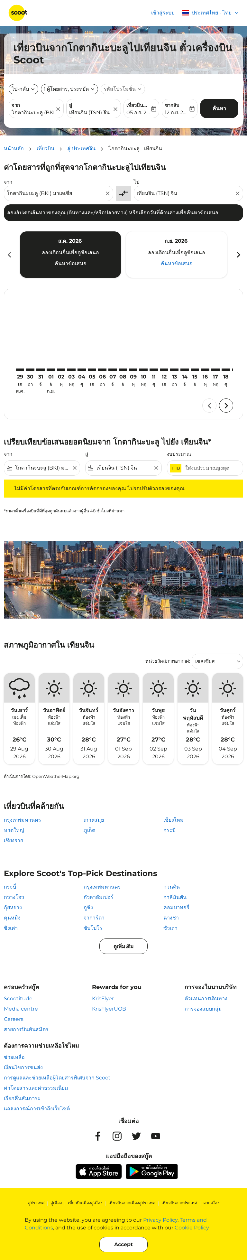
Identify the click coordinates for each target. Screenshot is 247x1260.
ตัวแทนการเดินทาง (206, 998)
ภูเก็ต (89, 830)
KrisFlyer (103, 998)
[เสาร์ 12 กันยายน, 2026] (164, 370)
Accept (123, 1244)
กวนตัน (171, 887)
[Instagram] (117, 1136)
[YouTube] (155, 1136)
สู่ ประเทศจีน (81, 148)
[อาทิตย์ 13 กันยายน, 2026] (174, 370)
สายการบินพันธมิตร (26, 1029)
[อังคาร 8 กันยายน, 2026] (123, 370)
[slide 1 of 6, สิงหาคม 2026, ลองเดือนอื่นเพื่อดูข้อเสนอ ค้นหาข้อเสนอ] (70, 254)
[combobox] (55, 193)
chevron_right (238, 254)
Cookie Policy (192, 1228)
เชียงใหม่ (173, 820)
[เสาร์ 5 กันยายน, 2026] (92, 370)
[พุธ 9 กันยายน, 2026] (133, 370)
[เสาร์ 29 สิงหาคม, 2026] (20, 370)
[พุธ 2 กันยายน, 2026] (61, 370)
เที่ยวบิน (45, 148)
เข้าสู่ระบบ (163, 13)
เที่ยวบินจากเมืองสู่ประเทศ (131, 1202)
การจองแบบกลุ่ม (203, 1009)
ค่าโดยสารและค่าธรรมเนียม (36, 1088)
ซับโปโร (93, 928)
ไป (137, 182)
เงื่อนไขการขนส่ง (23, 1067)
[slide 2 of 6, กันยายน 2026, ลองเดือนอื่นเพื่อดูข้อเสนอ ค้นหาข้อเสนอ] (176, 254)
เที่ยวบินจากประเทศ (179, 1202)
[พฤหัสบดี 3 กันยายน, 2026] (71, 370)
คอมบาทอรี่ (176, 907)
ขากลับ (172, 105)
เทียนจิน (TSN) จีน (89, 112)
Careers (13, 1019)
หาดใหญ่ (14, 830)
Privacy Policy (160, 1220)
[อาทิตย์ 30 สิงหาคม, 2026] (30, 370)
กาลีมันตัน (175, 897)
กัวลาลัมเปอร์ (99, 897)
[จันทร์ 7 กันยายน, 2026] (112, 370)
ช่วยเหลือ (14, 1057)
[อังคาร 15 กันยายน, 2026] (195, 370)
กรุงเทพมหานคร (22, 820)
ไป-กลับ (20, 89)
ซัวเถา (170, 928)
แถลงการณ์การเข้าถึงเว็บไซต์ (37, 1109)
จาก (16, 105)
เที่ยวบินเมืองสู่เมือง (85, 1202)
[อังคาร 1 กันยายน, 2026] (51, 370)
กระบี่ (169, 830)
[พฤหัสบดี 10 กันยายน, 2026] (143, 370)
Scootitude (18, 998)
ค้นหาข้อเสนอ (71, 263)
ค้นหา (219, 108)
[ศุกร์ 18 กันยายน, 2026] (226, 370)
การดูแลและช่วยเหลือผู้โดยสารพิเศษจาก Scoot (57, 1078)
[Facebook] (97, 1136)
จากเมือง (211, 1202)
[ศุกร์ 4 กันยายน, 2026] (82, 370)
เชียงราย (13, 840)
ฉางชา (171, 918)
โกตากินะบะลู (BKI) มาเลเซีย (33, 112)
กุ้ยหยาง (13, 907)
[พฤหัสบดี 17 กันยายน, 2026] (215, 370)
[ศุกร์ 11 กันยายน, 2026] (154, 370)
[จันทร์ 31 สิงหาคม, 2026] (40, 370)
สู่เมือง (56, 1202)
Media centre (21, 1009)
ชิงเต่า (11, 928)
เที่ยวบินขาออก (138, 105)
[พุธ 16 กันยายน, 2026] (205, 370)
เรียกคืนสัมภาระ (22, 1098)
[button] (69, 89)
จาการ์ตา (94, 918)
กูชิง (88, 907)
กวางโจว (14, 897)
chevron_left (9, 254)
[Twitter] (136, 1136)
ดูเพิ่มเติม (124, 946)
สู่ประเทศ (36, 1202)
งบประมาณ (179, 454)
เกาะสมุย (94, 820)
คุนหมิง (12, 918)
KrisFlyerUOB (109, 1009)
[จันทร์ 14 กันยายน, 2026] (184, 370)
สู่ (70, 105)
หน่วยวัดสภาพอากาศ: (167, 661)
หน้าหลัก (14, 148)
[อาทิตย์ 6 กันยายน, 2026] (102, 370)
